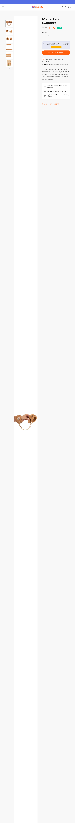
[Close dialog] (67, 390)
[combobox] (53, 415)
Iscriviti (53, 428)
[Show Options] (64, 415)
